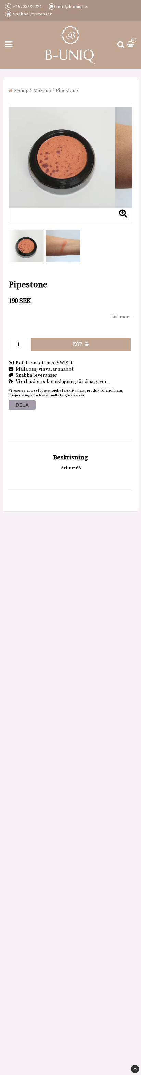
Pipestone (67, 90)
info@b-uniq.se (71, 6)
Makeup (42, 90)
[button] (131, 44)
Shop (23, 90)
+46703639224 (27, 6)
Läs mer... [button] (121, 317)
